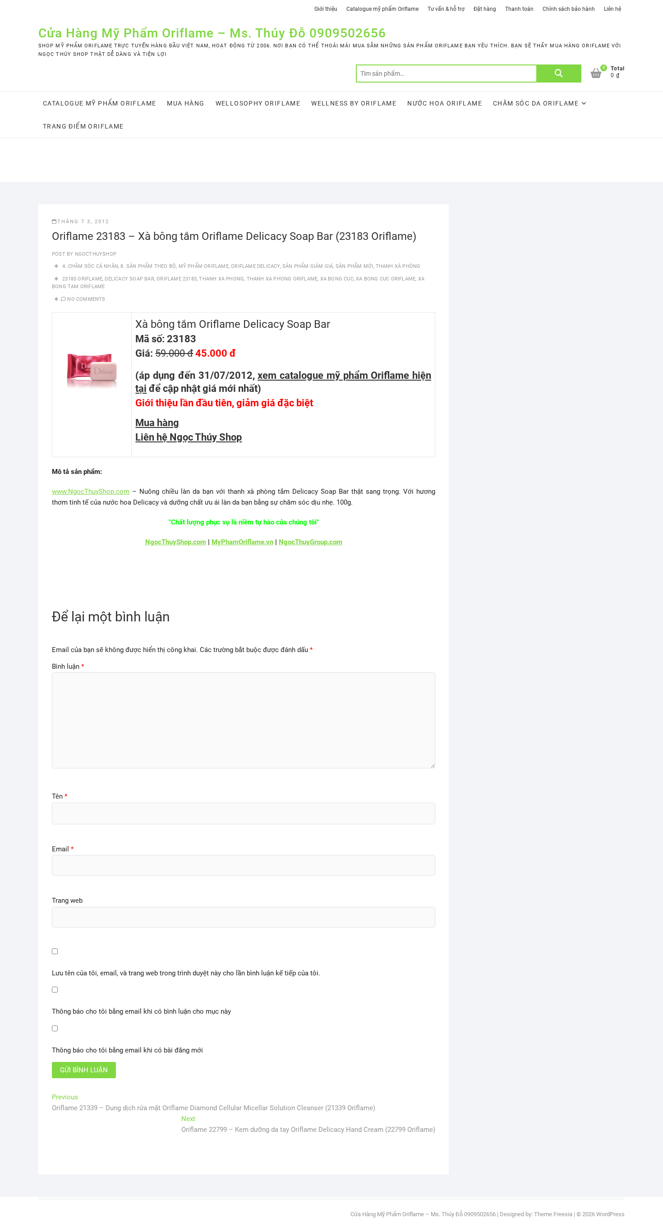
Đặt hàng (485, 9)
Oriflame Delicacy (255, 266)
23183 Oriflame (82, 279)
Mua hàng (185, 103)
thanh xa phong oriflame (282, 279)
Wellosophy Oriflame (258, 103)
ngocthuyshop (94, 254)
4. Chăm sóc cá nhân (90, 266)
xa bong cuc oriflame (385, 279)
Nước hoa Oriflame (444, 103)
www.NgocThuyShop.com (90, 491)
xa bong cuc (337, 279)
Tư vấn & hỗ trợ (446, 9)
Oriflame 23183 (177, 279)
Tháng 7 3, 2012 (83, 222)
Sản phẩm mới (354, 266)
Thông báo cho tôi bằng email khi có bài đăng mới (127, 1050)
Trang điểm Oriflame (83, 126)
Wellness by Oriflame (353, 103)
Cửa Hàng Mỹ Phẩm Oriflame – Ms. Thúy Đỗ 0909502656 (212, 33)
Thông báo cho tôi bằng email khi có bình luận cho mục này (141, 1011)
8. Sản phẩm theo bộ (148, 266)
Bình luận (68, 666)
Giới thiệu (325, 9)
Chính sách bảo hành (569, 9)
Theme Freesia (553, 1214)
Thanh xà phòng (398, 266)
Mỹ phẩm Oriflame (204, 266)
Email (63, 849)
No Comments (86, 299)
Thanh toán (519, 9)
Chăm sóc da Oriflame (536, 103)
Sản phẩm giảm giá (307, 266)
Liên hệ (612, 9)
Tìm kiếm (558, 73)
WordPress (610, 1214)
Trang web (67, 900)
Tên (59, 796)
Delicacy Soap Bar (129, 279)
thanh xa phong (221, 279)
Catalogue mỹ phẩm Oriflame (382, 9)
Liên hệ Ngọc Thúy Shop (188, 437)
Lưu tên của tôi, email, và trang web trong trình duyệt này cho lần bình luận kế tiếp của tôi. (186, 973)
